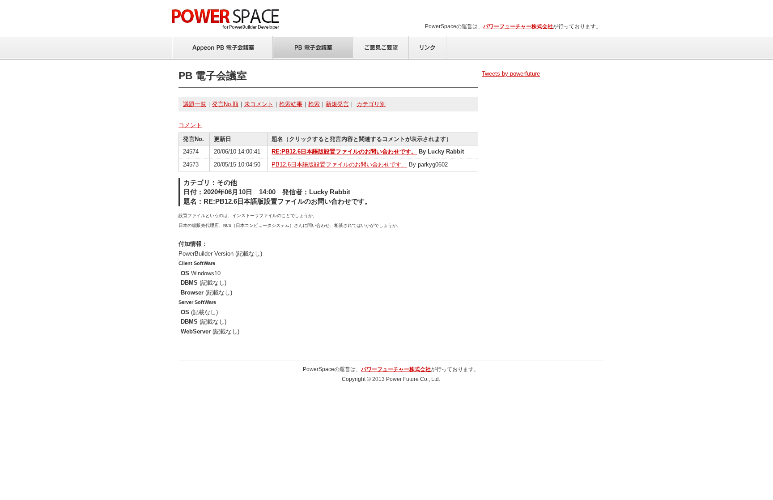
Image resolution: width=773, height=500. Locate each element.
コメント (190, 125)
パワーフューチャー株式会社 (518, 26)
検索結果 (290, 104)
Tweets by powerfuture (511, 73)
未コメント (258, 104)
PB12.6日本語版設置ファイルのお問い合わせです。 (339, 164)
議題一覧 (194, 104)
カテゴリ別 (371, 104)
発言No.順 (225, 104)
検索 (314, 104)
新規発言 (337, 104)
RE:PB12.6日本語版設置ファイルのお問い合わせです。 (344, 151)
